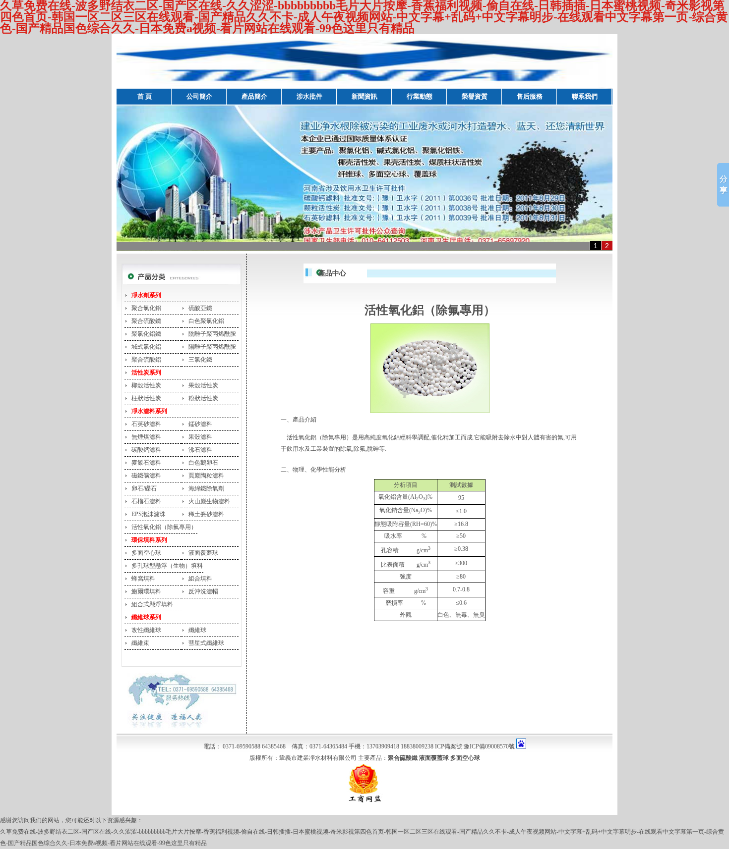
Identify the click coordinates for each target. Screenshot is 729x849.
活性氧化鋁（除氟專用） (164, 527)
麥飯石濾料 (146, 462)
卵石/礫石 (144, 488)
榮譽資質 (474, 96)
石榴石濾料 (146, 501)
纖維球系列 (146, 617)
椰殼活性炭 (146, 385)
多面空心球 (146, 552)
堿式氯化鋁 (146, 346)
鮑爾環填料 (146, 591)
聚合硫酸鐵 (146, 321)
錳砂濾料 (200, 424)
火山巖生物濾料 (209, 501)
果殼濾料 (200, 436)
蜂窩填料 (143, 578)
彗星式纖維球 (206, 642)
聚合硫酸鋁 (146, 359)
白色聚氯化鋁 (206, 321)
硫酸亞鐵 (200, 308)
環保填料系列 (149, 539)
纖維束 (140, 642)
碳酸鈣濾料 (146, 449)
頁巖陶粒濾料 (206, 475)
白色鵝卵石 (203, 462)
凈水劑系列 (146, 295)
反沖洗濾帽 (203, 591)
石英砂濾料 (146, 424)
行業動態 (419, 96)
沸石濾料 (200, 449)
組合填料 (200, 578)
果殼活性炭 (203, 385)
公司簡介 (199, 96)
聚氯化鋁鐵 (146, 333)
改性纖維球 (146, 630)
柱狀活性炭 (146, 398)
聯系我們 (585, 96)
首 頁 (144, 96)
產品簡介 (254, 96)
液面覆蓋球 (203, 552)
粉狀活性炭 (203, 398)
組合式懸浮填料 (152, 604)
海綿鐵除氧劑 (206, 488)
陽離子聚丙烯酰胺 (212, 346)
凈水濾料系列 (149, 411)
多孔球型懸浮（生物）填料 (167, 565)
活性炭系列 (146, 372)
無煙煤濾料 (146, 436)
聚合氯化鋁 (146, 308)
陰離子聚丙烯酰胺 (212, 333)
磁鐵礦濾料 (146, 475)
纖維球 (197, 630)
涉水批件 (309, 96)
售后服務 (530, 96)
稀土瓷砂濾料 (206, 514)
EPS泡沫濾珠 (148, 514)
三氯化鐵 (200, 359)
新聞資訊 (364, 96)
